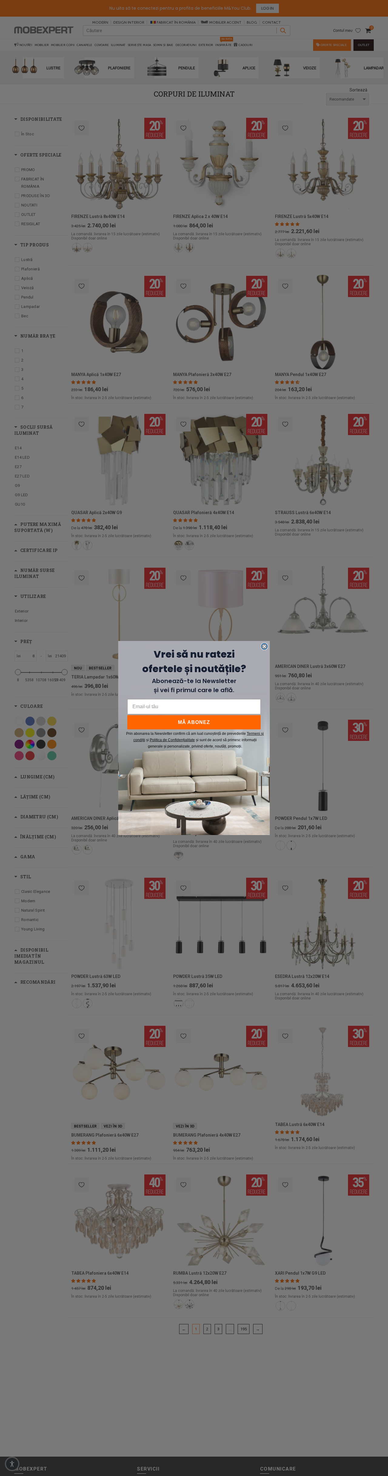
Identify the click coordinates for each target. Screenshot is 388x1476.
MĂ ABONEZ (194, 722)
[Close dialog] (264, 646)
